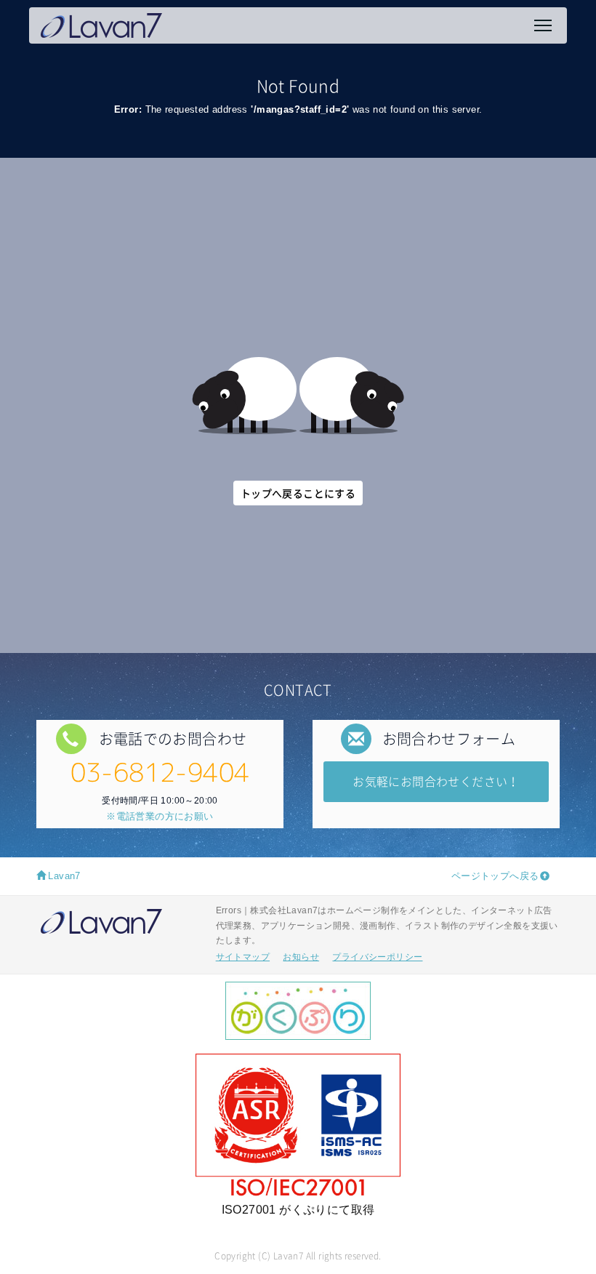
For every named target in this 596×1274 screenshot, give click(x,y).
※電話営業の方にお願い (159, 816)
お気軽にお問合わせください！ (436, 781)
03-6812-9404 (160, 772)
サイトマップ (243, 957)
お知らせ (301, 957)
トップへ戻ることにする (298, 493)
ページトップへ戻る (495, 875)
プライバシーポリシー (377, 957)
